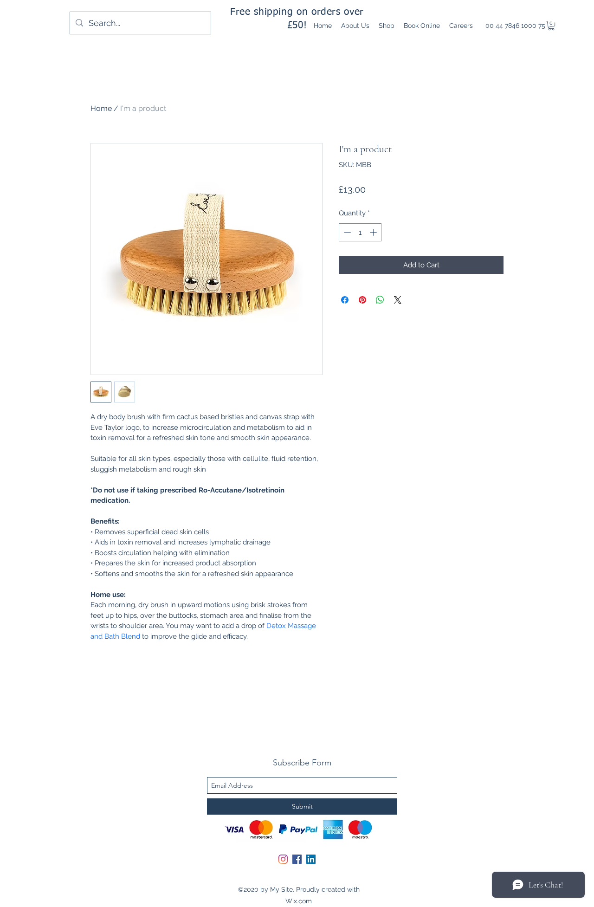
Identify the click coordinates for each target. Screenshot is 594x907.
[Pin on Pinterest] (362, 299)
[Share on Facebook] (344, 299)
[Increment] (374, 232)
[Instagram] (283, 859)
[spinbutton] (360, 232)
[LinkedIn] (311, 859)
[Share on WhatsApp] (380, 299)
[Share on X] (397, 299)
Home (101, 108)
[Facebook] (297, 859)
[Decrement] (346, 232)
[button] (551, 25)
